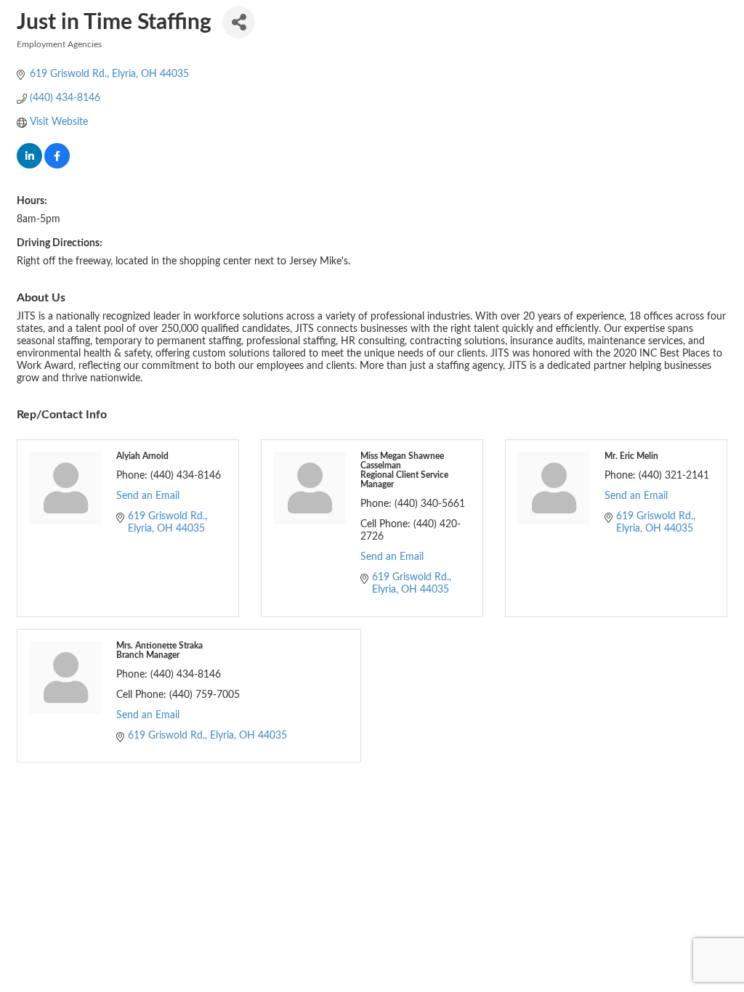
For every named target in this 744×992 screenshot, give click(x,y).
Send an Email (147, 496)
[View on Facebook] (57, 165)
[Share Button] (238, 22)
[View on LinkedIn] (29, 165)
